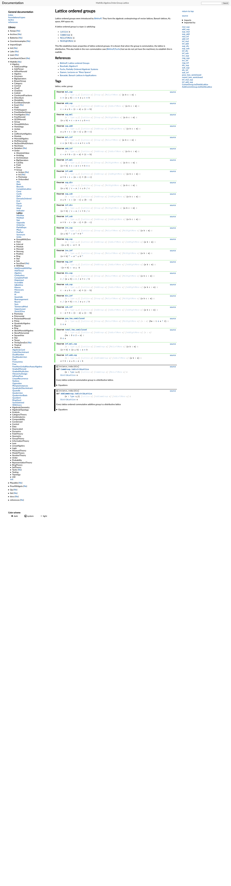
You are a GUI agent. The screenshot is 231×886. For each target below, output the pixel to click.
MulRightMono (66, 41)
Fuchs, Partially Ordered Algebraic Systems (79, 69)
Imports (187, 20)
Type (72, 95)
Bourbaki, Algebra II (69, 66)
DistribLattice (68, 375)
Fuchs (117, 49)
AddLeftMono (115, 106)
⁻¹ (69, 234)
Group (97, 95)
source (185, 16)
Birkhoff (98, 19)
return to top (188, 11)
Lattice (64, 32)
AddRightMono (115, 129)
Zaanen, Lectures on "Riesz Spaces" (75, 72)
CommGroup (65, 35)
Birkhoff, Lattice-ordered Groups (74, 63)
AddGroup (99, 106)
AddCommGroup (101, 358)
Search (225, 3)
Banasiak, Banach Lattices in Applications (78, 75)
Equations (62, 385)
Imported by (189, 23)
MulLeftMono (66, 38)
